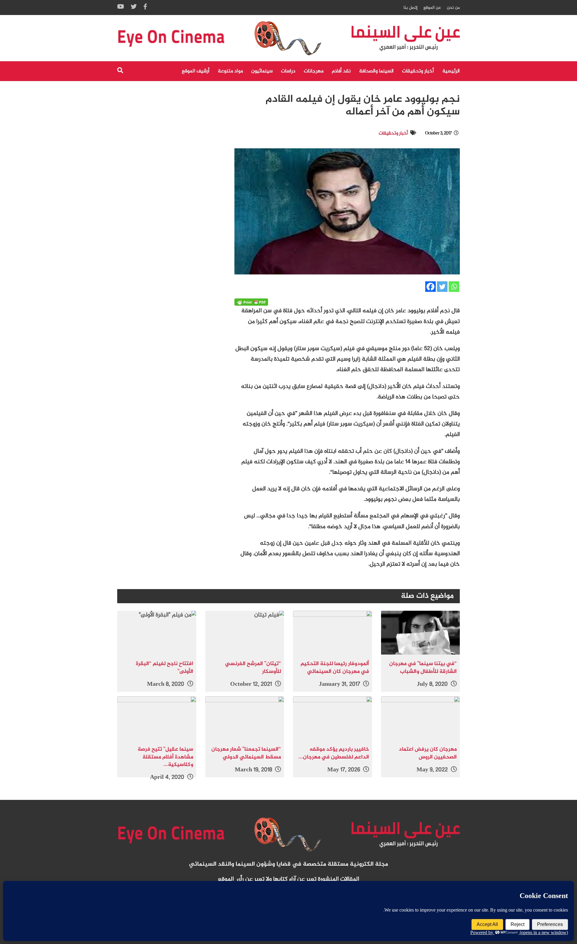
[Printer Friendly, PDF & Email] (251, 302)
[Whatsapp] (454, 286)
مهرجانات (313, 71)
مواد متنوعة (230, 71)
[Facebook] (430, 286)
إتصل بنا (410, 7)
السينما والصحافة (376, 71)
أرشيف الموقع (195, 71)
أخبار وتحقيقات (418, 71)
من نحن (453, 7)
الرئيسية (451, 71)
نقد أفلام (341, 71)
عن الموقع (432, 7)
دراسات (288, 71)
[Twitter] (442, 286)
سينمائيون (262, 71)
